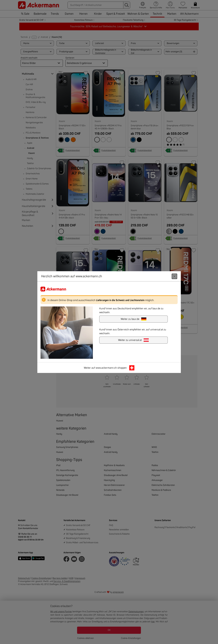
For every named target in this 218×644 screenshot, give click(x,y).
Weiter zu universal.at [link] (130, 340)
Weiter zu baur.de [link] (130, 319)
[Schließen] (174, 276)
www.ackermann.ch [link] (106, 367)
